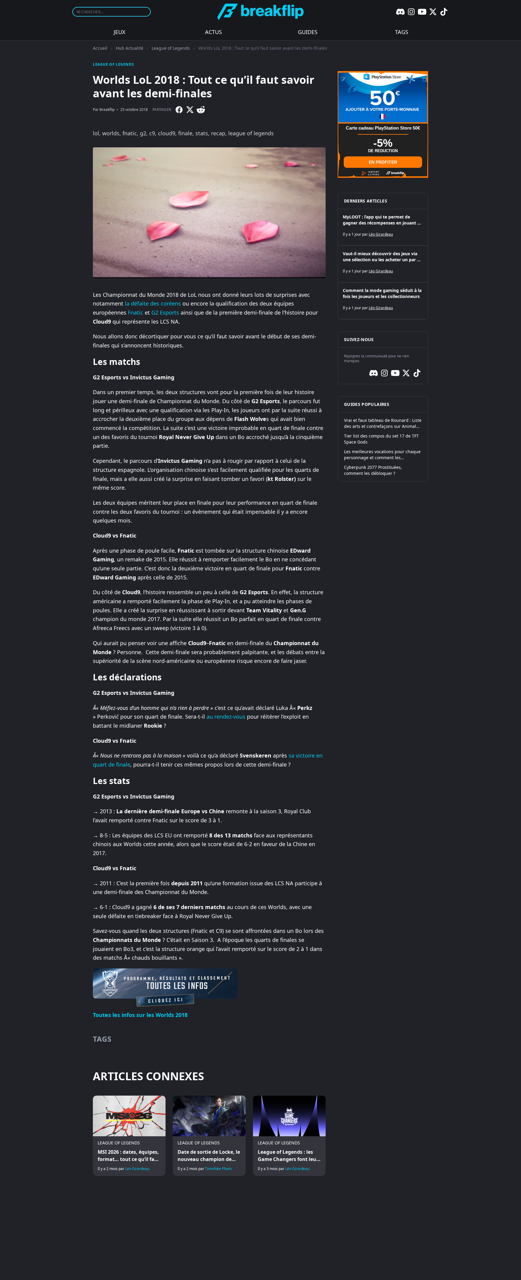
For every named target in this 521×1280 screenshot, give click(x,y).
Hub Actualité (129, 48)
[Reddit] (201, 110)
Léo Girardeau (137, 1168)
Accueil (100, 48)
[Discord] (400, 12)
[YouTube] (422, 12)
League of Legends (171, 48)
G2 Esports (165, 312)
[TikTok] (444, 12)
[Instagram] (411, 12)
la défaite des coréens (153, 303)
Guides (307, 32)
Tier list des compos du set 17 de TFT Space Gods (381, 439)
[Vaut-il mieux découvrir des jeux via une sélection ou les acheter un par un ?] (383, 264)
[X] (433, 12)
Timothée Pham (218, 1168)
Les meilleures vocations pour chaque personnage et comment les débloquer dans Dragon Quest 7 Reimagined (382, 455)
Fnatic (135, 312)
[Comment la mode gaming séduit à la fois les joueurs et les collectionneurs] (383, 301)
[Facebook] (179, 110)
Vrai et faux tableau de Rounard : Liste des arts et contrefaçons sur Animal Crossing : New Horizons (383, 423)
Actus (213, 32)
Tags (401, 32)
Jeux (119, 32)
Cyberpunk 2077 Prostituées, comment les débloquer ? (373, 470)
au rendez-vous (226, 716)
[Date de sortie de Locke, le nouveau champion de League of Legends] (209, 1136)
